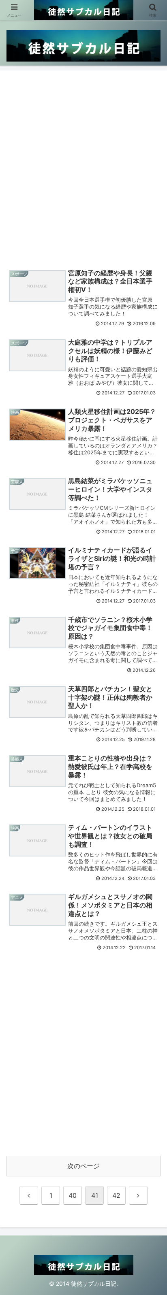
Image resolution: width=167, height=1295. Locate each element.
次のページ (83, 1166)
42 (116, 1195)
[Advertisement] (83, 166)
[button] (150, 1092)
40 (73, 1195)
